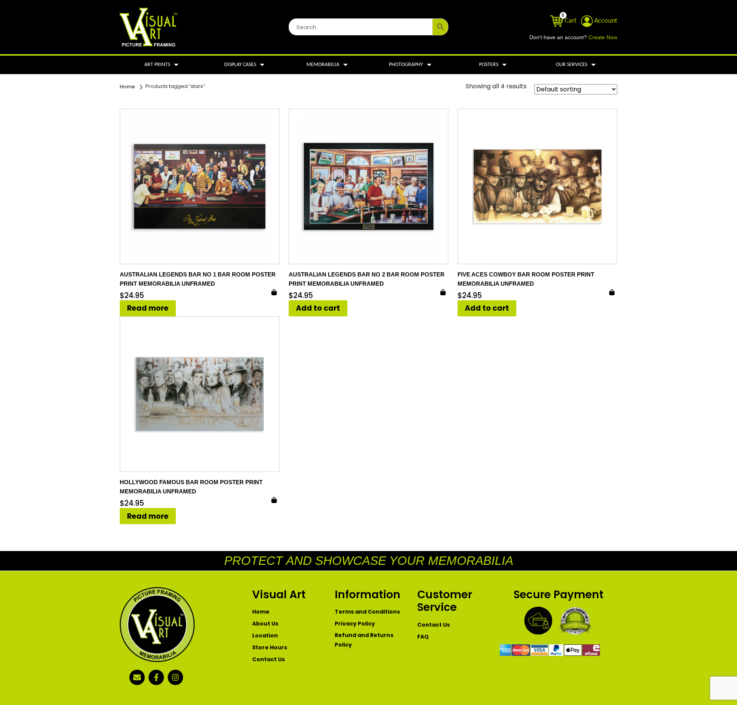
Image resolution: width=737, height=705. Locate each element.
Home (127, 86)
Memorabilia (322, 65)
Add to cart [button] (318, 308)
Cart (570, 21)
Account (605, 21)
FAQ (423, 636)
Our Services (571, 65)
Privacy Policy (355, 623)
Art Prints (157, 65)
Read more (148, 308)
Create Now (602, 37)
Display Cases (240, 65)
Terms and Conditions (367, 612)
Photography (406, 65)
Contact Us (268, 659)
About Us (265, 623)
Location (265, 635)
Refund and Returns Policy (364, 640)
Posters (488, 65)
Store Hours (269, 647)
